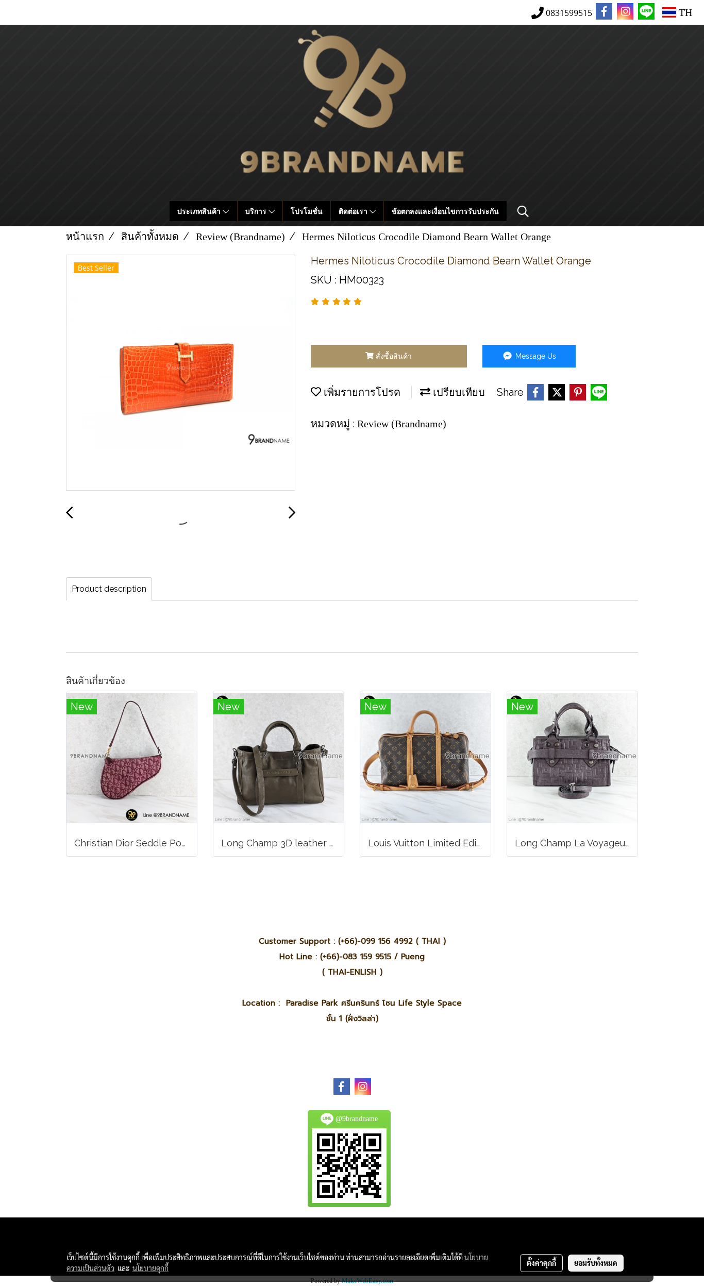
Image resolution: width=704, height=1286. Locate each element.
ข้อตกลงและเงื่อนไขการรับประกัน (445, 211)
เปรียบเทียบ (457, 392)
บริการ (257, 211)
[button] (523, 211)
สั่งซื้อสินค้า (393, 356)
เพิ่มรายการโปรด (360, 392)
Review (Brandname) (401, 423)
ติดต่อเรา (354, 211)
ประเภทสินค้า (200, 211)
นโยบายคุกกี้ (150, 1268)
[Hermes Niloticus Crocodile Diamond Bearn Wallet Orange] (180, 373)
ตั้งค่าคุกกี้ (541, 1262)
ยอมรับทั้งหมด (595, 1262)
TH (684, 12)
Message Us (534, 356)
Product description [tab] (109, 589)
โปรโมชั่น (307, 211)
